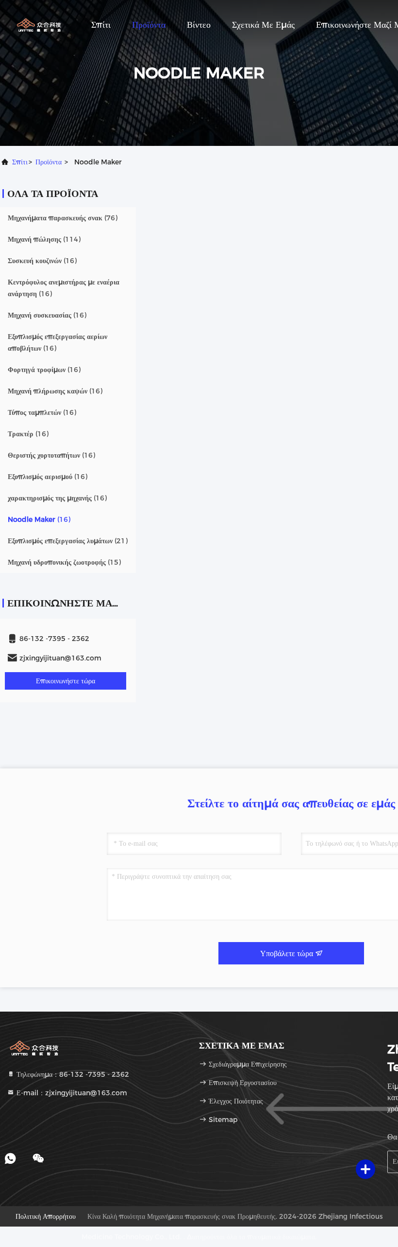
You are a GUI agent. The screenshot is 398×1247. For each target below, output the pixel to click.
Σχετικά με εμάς (263, 24)
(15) (64, 562)
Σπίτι (101, 24)
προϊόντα (48, 162)
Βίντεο (199, 24)
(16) (42, 260)
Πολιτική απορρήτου (46, 1216)
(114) (44, 239)
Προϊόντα (149, 24)
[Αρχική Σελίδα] (39, 24)
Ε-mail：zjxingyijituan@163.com (71, 1092)
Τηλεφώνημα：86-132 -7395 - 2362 (72, 1074)
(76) (62, 218)
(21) (68, 540)
